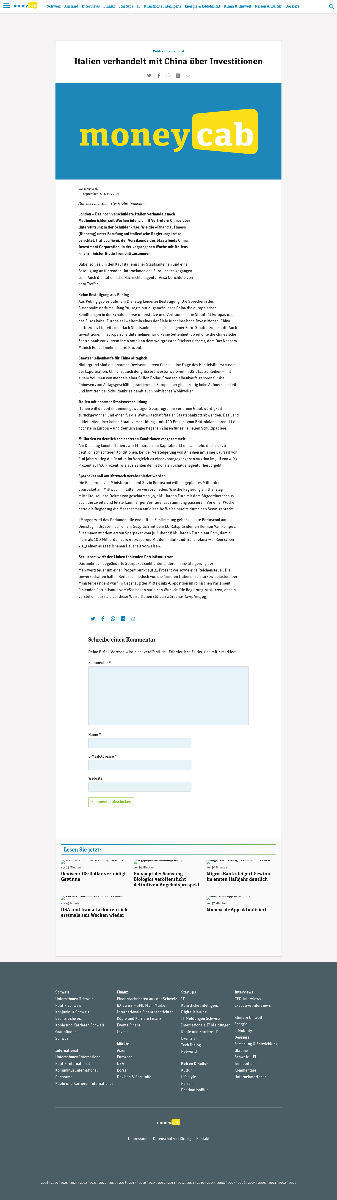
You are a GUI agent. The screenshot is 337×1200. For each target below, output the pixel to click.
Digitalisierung (194, 1012)
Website (95, 779)
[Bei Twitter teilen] (149, 75)
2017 (132, 1183)
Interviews (91, 6)
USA (120, 1064)
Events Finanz (129, 1025)
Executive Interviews (253, 1006)
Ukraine (241, 1051)
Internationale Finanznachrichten (145, 1012)
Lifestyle (188, 1077)
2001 (292, 1183)
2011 (190, 1183)
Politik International (168, 51)
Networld (189, 1052)
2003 (272, 1183)
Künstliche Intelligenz (162, 6)
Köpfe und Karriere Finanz (139, 1019)
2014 (161, 1183)
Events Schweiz (68, 1019)
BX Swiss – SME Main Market (142, 1006)
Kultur (186, 1071)
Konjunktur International (76, 1071)
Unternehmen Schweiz (74, 999)
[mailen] (187, 75)
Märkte (123, 1044)
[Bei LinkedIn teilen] (178, 75)
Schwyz (61, 1039)
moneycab (91, 189)
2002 (282, 1183)
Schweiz (54, 6)
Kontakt (203, 1139)
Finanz (109, 6)
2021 (93, 1183)
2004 (262, 1183)
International (66, 1051)
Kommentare (245, 1071)
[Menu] (7, 6)
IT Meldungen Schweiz (200, 1019)
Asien (121, 1051)
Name (94, 735)
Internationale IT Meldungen (205, 1025)
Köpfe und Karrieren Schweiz (80, 1025)
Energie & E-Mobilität (202, 6)
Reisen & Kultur (268, 6)
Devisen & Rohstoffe (134, 1077)
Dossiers (292, 6)
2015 (152, 1183)
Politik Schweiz (68, 1006)
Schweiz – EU (246, 1057)
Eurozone (125, 1057)
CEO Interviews (248, 999)
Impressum (137, 1139)
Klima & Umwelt (237, 6)
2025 (54, 1183)
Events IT (189, 1039)
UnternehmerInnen (251, 1077)
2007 (231, 1183)
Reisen (187, 1084)
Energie (241, 1024)
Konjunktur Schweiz (72, 1012)
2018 (122, 1183)
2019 (112, 1183)
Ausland (71, 6)
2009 (211, 1183)
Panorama (63, 1077)
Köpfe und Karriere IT (199, 1032)
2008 (221, 1183)
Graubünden (66, 1032)
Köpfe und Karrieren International (84, 1084)
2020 (103, 1183)
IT (138, 6)
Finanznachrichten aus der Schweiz (147, 999)
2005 (251, 1183)
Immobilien (244, 1064)
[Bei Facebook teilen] (158, 75)
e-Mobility (243, 1031)
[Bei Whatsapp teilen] (168, 75)
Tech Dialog (191, 1045)
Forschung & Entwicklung (256, 1044)
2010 (200, 1183)
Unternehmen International (78, 1057)
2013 (171, 1183)
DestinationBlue (195, 1090)
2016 (142, 1183)
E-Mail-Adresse (102, 757)
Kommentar (99, 663)
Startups (126, 6)
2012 (181, 1183)
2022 (83, 1183)
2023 (73, 1183)
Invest (122, 1032)
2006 (241, 1183)
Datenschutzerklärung (172, 1139)
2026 (44, 1183)
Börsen (123, 1071)
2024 (64, 1183)
